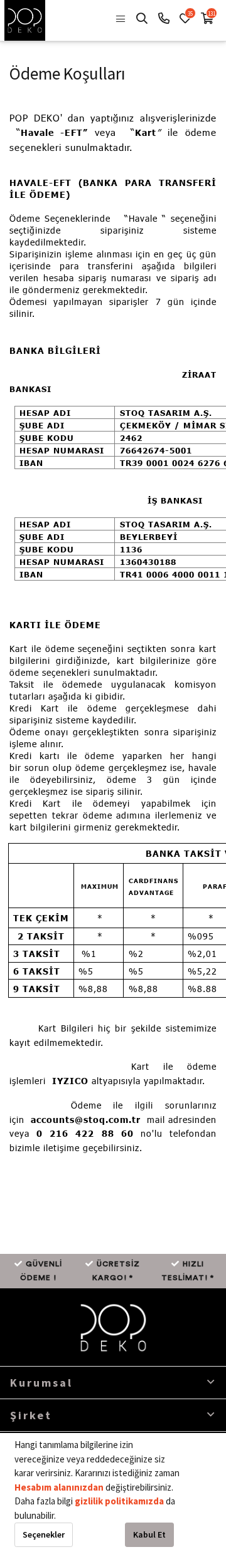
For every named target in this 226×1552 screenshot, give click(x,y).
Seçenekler (44, 1534)
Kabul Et (149, 1534)
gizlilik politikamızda (120, 1501)
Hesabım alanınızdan (59, 1487)
